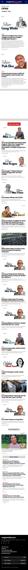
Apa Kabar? (4, 11)
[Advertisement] (14, 105)
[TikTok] (6, 543)
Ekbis (9, 11)
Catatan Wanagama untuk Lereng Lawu (12, 372)
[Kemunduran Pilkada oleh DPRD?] (14, 188)
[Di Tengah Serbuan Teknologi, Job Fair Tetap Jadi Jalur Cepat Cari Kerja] (14, 386)
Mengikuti (23, 560)
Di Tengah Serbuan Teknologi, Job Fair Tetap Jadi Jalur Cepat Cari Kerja (13, 396)
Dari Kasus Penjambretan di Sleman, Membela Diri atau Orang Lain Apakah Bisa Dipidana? (13, 275)
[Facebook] (1, 543)
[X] (8, 543)
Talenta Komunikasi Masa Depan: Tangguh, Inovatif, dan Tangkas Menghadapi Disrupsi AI (12, 37)
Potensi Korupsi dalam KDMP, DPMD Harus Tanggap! (13, 349)
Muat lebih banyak (13, 429)
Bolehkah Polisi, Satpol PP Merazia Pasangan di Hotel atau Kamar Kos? (12, 300)
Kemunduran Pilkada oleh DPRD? (12, 197)
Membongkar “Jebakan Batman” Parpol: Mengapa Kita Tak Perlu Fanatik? (12, 172)
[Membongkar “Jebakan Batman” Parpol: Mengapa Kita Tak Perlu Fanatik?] (14, 161)
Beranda (3, 6)
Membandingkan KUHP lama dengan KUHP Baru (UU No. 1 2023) (13, 323)
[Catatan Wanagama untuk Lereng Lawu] (14, 362)
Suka (24, 557)
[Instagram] (4, 543)
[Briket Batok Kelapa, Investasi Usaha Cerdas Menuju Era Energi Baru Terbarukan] (14, 239)
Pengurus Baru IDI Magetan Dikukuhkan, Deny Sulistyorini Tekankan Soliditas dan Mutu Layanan (14, 462)
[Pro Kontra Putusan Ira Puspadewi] (14, 410)
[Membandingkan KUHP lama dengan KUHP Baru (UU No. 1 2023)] (14, 313)
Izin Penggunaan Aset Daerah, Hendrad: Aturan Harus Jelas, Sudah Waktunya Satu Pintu (13, 485)
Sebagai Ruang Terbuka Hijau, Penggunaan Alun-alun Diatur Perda (13, 496)
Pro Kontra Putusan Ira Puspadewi (12, 419)
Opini (2, 34)
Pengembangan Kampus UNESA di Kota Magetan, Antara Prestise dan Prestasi (12, 75)
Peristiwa (5, 459)
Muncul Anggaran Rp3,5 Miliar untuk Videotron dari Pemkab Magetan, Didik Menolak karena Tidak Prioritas (14, 474)
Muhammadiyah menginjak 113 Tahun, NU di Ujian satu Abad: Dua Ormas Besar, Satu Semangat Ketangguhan (13, 222)
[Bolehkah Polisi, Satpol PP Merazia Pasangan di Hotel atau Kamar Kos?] (14, 289)
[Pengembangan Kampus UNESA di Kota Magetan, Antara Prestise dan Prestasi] (14, 61)
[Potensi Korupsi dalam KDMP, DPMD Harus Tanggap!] (14, 338)
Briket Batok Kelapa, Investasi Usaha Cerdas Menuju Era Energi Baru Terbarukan (13, 250)
